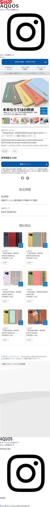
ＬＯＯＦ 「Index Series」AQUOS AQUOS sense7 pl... (10, 330)
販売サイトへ (25, 164)
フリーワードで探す (41, 68)
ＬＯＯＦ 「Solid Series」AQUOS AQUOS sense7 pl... (10, 253)
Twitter (28, 178)
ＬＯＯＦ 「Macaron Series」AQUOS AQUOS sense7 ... (11, 292)
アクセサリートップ (9, 68)
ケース (5, 151)
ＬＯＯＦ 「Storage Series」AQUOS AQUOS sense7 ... (35, 330)
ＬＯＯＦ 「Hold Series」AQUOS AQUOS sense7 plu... (34, 253)
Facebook (23, 178)
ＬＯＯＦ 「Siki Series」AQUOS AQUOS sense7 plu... (37, 292)
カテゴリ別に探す (25, 68)
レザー (15, 151)
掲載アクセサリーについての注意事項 (14, 364)
